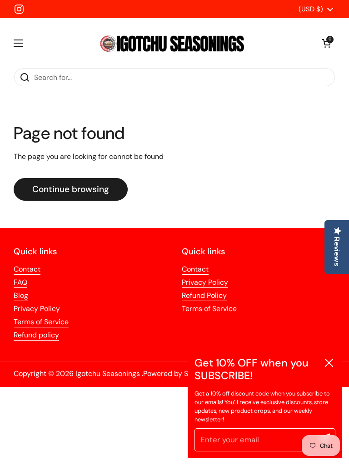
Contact (27, 269)
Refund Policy (204, 295)
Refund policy (36, 335)
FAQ (20, 282)
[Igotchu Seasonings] (172, 43)
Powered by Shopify (176, 373)
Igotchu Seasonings (108, 373)
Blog (21, 295)
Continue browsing (70, 189)
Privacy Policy (37, 308)
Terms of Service (41, 321)
